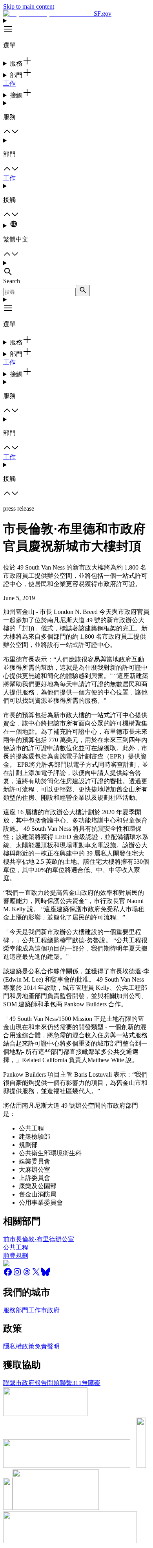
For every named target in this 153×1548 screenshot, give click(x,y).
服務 (9, 1310)
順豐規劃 (15, 1255)
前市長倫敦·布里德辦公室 (38, 1239)
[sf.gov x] (36, 1274)
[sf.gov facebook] (8, 1274)
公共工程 (15, 1247)
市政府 (50, 1310)
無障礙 (91, 1382)
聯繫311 (71, 1382)
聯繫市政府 (19, 1382)
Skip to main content (28, 6)
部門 (22, 1310)
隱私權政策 (19, 1346)
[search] (83, 290)
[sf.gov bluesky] (45, 1274)
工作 (9, 83)
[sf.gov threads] (26, 1274)
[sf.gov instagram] (17, 1274)
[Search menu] (76, 269)
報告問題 (47, 1382)
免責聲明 (47, 1346)
